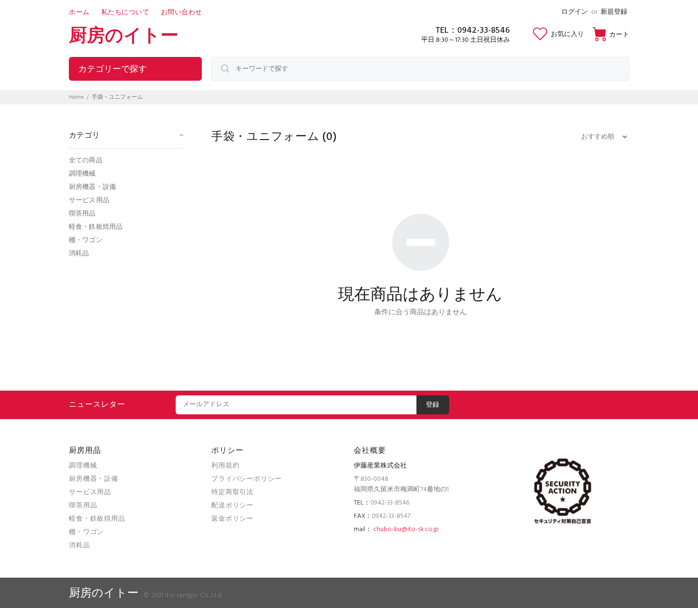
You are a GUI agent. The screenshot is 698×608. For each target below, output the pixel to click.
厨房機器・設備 (92, 187)
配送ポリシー (232, 505)
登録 (433, 405)
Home (76, 97)
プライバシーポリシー (246, 479)
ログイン (574, 12)
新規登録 (614, 12)
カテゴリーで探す (112, 69)
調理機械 (82, 173)
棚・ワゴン (86, 240)
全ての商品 (86, 160)
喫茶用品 (82, 213)
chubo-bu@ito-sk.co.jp (406, 529)
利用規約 (225, 465)
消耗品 (79, 253)
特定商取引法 (232, 492)
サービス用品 (89, 200)
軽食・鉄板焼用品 (96, 227)
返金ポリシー (232, 519)
